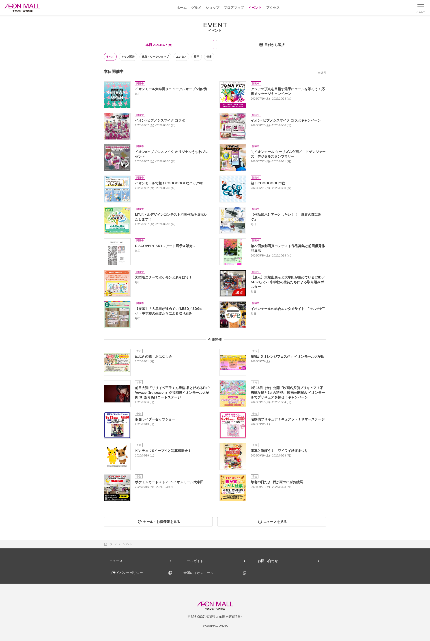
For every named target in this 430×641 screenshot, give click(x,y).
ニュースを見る (275, 522)
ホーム (114, 544)
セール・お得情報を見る (161, 522)
